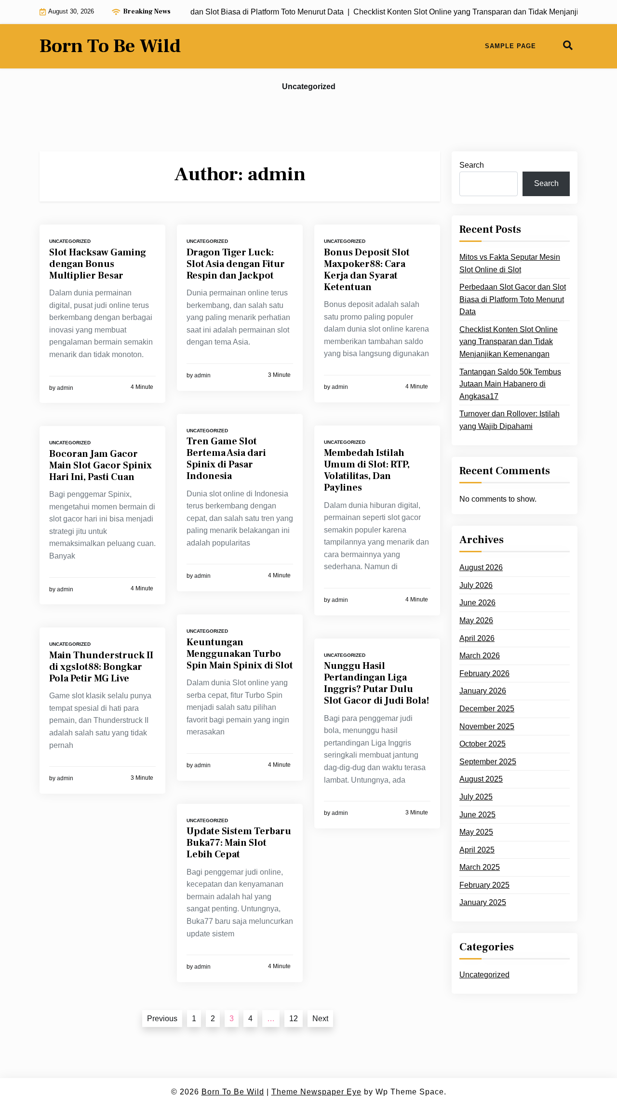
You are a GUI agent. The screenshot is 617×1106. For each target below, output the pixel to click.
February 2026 (484, 673)
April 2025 (477, 850)
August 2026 (481, 567)
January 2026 (482, 691)
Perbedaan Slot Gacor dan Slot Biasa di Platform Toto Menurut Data (512, 299)
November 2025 (486, 726)
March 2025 (479, 867)
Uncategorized (308, 86)
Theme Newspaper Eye (316, 1092)
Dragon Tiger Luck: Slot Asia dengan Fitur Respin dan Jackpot (236, 264)
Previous (162, 1018)
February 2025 (484, 885)
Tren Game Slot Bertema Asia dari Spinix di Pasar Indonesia (226, 459)
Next (320, 1018)
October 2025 (482, 744)
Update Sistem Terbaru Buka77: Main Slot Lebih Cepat (239, 843)
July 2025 (476, 797)
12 (293, 1018)
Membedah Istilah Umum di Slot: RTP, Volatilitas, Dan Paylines (367, 470)
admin (65, 388)
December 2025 (486, 709)
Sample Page (510, 46)
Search (471, 165)
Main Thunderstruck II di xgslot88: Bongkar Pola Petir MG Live (101, 667)
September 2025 (487, 762)
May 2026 (476, 620)
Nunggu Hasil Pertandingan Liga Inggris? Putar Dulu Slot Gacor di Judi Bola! (376, 683)
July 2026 (476, 585)
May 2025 (476, 832)
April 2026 (477, 638)
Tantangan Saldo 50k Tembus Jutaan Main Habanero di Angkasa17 (510, 384)
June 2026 (477, 603)
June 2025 (477, 815)
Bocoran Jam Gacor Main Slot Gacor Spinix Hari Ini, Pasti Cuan (100, 465)
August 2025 (481, 779)
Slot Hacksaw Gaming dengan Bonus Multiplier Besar (97, 264)
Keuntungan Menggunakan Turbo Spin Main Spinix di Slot (240, 654)
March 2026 (479, 656)
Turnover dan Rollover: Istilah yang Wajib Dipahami (509, 420)
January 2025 (482, 902)
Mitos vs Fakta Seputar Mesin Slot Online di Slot (509, 263)
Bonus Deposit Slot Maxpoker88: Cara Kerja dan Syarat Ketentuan (367, 270)
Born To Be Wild (110, 46)
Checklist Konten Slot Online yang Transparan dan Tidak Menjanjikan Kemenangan (508, 341)
